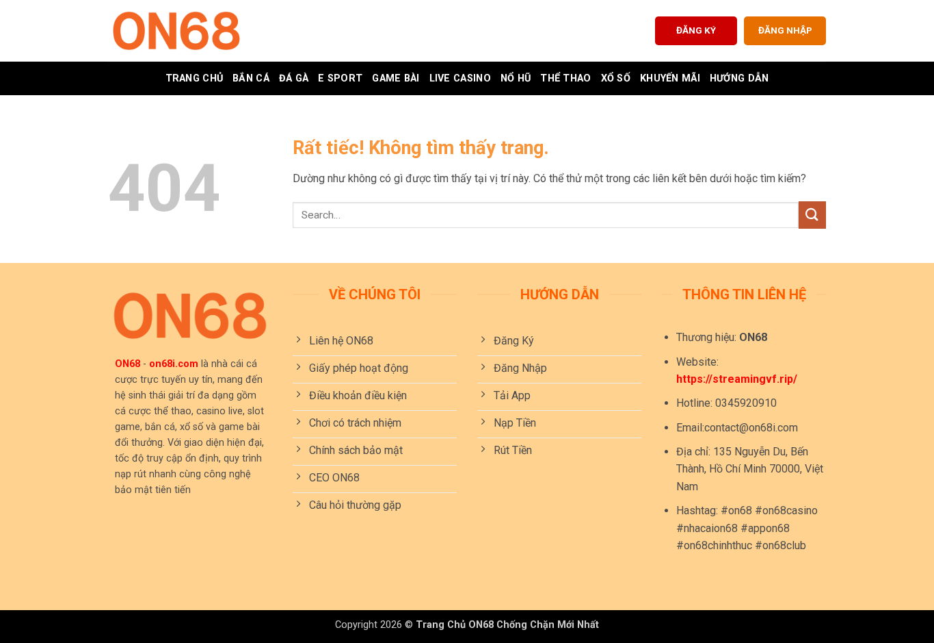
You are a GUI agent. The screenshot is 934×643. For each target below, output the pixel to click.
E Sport (340, 78)
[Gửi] (812, 214)
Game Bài (395, 78)
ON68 (127, 364)
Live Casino (460, 78)
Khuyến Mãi (670, 78)
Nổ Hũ (516, 78)
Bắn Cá (250, 78)
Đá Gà (293, 78)
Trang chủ (194, 78)
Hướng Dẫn (739, 78)
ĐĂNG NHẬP (785, 30)
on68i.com (173, 364)
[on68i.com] (176, 31)
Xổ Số (615, 78)
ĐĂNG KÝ (696, 30)
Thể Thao (565, 78)
